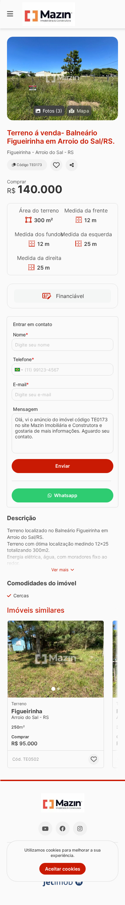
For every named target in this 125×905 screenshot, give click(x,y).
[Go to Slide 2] (58, 689)
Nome (20, 334)
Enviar (62, 466)
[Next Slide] (112, 78)
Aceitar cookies (62, 869)
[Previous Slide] (12, 78)
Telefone (23, 359)
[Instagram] (80, 828)
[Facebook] (63, 828)
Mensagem (25, 409)
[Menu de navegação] (10, 14)
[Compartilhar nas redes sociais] (72, 165)
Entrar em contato (32, 324)
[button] (62, 78)
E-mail (21, 384)
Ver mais (60, 569)
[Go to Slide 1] (53, 689)
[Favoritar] (56, 165)
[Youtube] (45, 828)
